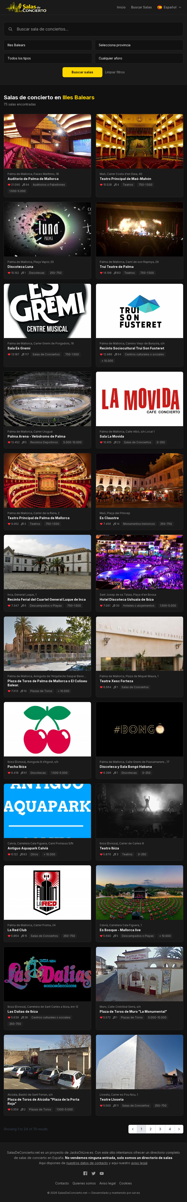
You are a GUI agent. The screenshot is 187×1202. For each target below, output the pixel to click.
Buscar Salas (141, 7)
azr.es (136, 1192)
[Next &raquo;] (179, 1129)
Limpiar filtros (115, 72)
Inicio (121, 7)
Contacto (62, 1183)
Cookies (125, 1183)
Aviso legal (107, 1183)
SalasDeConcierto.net (23, 1152)
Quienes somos (84, 1183)
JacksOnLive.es (81, 1152)
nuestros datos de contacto (87, 1163)
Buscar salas (82, 72)
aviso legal (139, 1163)
